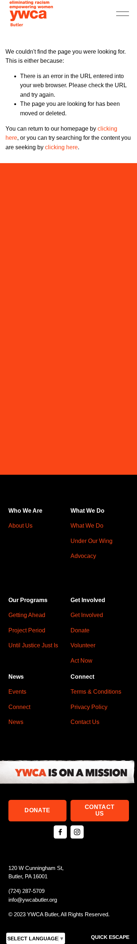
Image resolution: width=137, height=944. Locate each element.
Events (17, 692)
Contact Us (99, 810)
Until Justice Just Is (33, 645)
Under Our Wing (92, 541)
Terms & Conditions (96, 692)
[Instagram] (77, 832)
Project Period (26, 630)
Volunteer (83, 645)
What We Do (87, 526)
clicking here (61, 147)
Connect (19, 707)
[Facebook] (60, 832)
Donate (37, 810)
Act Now (81, 661)
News (15, 722)
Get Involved (87, 615)
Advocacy (83, 556)
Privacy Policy (89, 707)
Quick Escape (110, 937)
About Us (20, 526)
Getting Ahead (26, 615)
